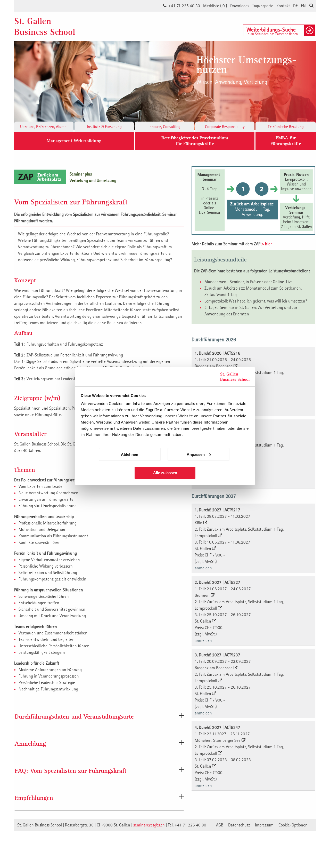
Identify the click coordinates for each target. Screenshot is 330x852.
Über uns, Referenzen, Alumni (44, 126)
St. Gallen (203, 548)
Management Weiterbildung (74, 140)
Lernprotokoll (206, 535)
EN (303, 5)
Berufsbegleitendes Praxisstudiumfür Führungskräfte (194, 140)
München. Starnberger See (218, 740)
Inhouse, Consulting (164, 126)
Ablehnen (129, 454)
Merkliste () (215, 5)
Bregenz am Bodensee (214, 366)
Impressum (264, 824)
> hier (266, 243)
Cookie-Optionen (293, 824)
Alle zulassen (165, 473)
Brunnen (203, 595)
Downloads (239, 5)
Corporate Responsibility (225, 126)
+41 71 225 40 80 (184, 5)
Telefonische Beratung (286, 126)
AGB (219, 824)
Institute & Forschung (104, 126)
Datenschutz (239, 824)
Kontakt (283, 5)
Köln (199, 522)
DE (295, 5)
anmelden (203, 567)
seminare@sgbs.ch (149, 824)
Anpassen (196, 454)
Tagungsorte (262, 5)
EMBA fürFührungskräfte (285, 140)
